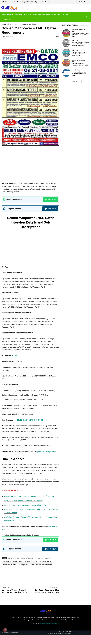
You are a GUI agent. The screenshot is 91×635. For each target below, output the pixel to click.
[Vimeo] (84, 1)
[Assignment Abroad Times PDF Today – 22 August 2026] (66, 33)
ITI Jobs (35, 561)
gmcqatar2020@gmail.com (46, 452)
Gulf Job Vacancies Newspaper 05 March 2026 (80, 64)
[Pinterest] (33, 43)
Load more (75, 81)
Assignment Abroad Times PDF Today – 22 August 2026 (80, 34)
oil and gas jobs (23, 564)
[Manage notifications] (5, 630)
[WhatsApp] (38, 43)
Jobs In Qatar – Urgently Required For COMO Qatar (25, 505)
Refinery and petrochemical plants (41, 564)
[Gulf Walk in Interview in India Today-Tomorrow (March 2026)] (66, 53)
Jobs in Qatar (7, 24)
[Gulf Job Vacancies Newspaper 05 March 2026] (66, 63)
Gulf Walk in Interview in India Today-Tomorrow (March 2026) (79, 54)
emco (15, 561)
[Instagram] (78, 1)
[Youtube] (87, 1)
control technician (43, 558)
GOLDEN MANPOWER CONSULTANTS (30, 420)
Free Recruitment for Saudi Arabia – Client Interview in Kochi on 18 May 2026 (80, 44)
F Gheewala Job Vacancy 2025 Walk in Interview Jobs (79, 73)
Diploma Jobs (7, 561)
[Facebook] (76, 1)
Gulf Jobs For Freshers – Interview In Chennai (23, 501)
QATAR (14, 356)
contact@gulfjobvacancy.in (49, 623)
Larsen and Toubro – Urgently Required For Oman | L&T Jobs (29, 496)
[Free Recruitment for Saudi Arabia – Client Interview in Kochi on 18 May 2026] (66, 43)
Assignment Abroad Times (78, 30)
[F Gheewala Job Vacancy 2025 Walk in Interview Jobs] (66, 73)
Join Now (51, 199)
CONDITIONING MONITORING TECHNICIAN (21, 558)
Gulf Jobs (75, 40)
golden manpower (25, 561)
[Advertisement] (30, 163)
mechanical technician (9, 564)
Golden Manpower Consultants (26, 24)
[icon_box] (49, 2)
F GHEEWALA (76, 70)
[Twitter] (81, 1)
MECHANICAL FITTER (46, 561)
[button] (86, 17)
